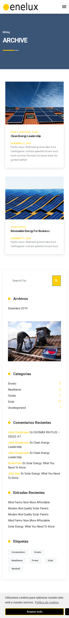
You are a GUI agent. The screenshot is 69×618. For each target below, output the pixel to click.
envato (37, 552)
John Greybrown (18, 432)
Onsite (12, 396)
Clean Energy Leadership (26, 136)
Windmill (16, 568)
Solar (35, 132)
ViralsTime (15, 463)
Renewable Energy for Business (30, 231)
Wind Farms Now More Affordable (29, 502)
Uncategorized (18, 227)
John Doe (14, 474)
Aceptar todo (34, 611)
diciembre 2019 (17, 308)
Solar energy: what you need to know (31, 526)
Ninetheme (24, 132)
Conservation (18, 552)
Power (35, 560)
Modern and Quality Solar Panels (28, 508)
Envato (14, 132)
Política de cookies (47, 602)
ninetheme (17, 560)
